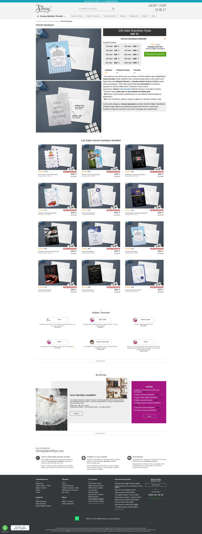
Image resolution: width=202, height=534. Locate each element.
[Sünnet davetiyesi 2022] (101, 219)
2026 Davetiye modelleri (95, 488)
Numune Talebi (77, 16)
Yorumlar (137, 70)
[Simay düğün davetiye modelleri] (44, 12)
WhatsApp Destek (156, 498)
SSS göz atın (156, 485)
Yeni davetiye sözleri (94, 483)
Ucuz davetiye (92, 490)
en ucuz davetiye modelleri (91, 407)
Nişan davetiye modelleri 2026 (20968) (126, 504)
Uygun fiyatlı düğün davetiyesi (148, 397)
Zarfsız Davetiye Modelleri (146, 395)
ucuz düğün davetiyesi (104, 407)
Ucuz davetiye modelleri (83, 395)
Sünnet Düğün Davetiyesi (43, 506)
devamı (76, 413)
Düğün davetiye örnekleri (95, 485)
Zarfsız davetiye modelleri (96, 501)
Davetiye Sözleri (110, 16)
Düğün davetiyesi (93, 497)
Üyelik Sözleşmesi (67, 485)
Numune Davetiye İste (95, 503)
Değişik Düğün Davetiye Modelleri (147, 404)
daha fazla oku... (101, 433)
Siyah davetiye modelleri (95, 494)
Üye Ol (64, 483)
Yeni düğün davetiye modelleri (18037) (126, 507)
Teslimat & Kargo (123, 70)
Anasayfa (39, 21)
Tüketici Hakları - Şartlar (43, 485)
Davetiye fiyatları (93, 492)
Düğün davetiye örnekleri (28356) (125, 492)
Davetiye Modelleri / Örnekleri (51, 16)
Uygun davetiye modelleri (77, 407)
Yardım (38, 492)
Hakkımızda (134, 16)
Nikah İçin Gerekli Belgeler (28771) (125, 490)
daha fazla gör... (101, 361)
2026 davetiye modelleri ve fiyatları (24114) (128, 497)
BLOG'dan (101, 375)
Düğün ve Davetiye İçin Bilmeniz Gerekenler (146, 391)
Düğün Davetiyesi (41, 501)
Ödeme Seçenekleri (68, 503)
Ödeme (123, 16)
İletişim (145, 16)
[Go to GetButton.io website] (5, 532)
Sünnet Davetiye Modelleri (51, 21)
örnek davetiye (125, 89)
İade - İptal (65, 492)
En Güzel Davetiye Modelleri (147, 410)
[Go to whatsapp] (5, 527)
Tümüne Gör (118, 509)
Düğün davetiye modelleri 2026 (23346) (126, 499)
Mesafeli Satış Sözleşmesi (70, 490)
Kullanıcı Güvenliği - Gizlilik (70, 488)
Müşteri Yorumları (93, 16)
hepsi (149, 416)
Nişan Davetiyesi (41, 503)
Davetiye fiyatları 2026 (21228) (124, 502)
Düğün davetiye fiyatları (146, 400)
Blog (153, 16)
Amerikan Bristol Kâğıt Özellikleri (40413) (127, 483)
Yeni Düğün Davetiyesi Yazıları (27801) (127, 495)
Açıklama (108, 70)
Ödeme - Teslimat (67, 501)
